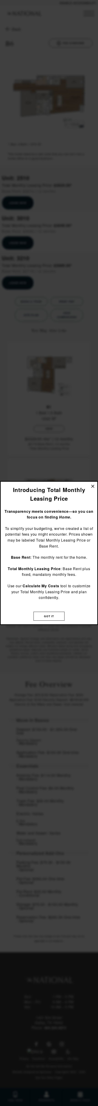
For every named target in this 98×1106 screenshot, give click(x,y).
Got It (49, 616)
